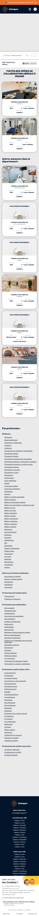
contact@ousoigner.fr (19, 813)
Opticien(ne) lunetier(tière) (12, 638)
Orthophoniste (8, 647)
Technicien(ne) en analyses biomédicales (17, 664)
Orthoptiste (7, 650)
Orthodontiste (8, 584)
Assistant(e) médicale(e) (12, 749)
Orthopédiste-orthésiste (11, 645)
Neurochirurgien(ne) (10, 532)
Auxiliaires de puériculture (12, 621)
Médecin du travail (10, 510)
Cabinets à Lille (19, 835)
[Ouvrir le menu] (29, 9)
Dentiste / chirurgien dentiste (13, 579)
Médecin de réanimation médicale (14, 502)
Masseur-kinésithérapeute (12, 635)
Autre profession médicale (12, 576)
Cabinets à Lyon (19, 823)
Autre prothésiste (9, 619)
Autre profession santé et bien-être (15, 681)
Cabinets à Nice (19, 844)
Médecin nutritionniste (11, 518)
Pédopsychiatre (9, 551)
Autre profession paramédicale (13, 616)
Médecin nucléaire (10, 516)
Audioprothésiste (9, 613)
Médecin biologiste (10, 499)
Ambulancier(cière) (10, 611)
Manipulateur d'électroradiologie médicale (17, 632)
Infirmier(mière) (9, 630)
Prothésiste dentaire (10, 656)
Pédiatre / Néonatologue (11, 548)
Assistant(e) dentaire (10, 678)
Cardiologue (8, 448)
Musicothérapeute (9, 705)
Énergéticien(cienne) (10, 686)
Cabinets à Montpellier (20, 839)
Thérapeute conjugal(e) (11, 738)
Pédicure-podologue (10, 653)
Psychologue (8, 719)
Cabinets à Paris (19, 820)
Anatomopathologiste (11, 440)
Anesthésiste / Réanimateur (13, 443)
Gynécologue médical (11, 486)
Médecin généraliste (10, 513)
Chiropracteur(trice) (10, 684)
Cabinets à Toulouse (19, 828)
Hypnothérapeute (9, 697)
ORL (5, 543)
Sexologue (7, 727)
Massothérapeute (9, 703)
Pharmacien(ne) (9, 596)
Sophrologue (8, 732)
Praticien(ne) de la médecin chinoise (15, 713)
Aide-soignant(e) (9, 608)
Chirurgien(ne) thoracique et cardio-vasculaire (18, 464)
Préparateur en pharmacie (12, 599)
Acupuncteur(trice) (10, 673)
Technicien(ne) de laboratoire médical (16, 661)
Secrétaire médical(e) (11, 755)
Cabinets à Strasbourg (20, 837)
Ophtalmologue (9, 540)
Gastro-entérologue (10, 481)
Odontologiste (8, 582)
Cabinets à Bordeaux (19, 830)
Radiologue (7, 559)
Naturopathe (8, 708)
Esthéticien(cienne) (10, 689)
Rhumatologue (8, 562)
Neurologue (7, 535)
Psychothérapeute (10, 722)
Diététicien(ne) (8, 624)
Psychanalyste (9, 716)
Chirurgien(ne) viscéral (11, 472)
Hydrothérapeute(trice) (11, 694)
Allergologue (8, 437)
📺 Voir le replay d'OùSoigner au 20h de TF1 (19, 2)
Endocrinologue (9, 478)
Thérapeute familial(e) (11, 740)
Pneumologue (8, 554)
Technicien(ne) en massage (13, 735)
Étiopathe (7, 692)
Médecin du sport (9, 508)
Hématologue (8, 491)
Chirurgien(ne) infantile (11, 456)
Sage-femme (8, 587)
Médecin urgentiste (10, 527)
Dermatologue (8, 475)
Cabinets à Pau (19, 847)
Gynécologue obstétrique (12, 489)
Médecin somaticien (10, 524)
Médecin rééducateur (10, 521)
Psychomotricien (9, 658)
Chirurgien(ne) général (11, 453)
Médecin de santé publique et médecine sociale (19, 505)
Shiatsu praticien (9, 730)
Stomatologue (8, 565)
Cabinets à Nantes (19, 832)
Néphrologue (8, 529)
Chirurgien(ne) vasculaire (12, 470)
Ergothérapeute (9, 627)
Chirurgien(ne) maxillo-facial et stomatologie (18, 459)
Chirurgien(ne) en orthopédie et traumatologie (18, 451)
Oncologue (7, 537)
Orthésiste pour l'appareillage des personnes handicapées (18, 641)
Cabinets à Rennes (19, 842)
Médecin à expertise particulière (14, 497)
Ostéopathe (8, 711)
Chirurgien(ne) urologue (11, 467)
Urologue (7, 567)
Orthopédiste (8, 546)
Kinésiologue (8, 700)
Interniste (7, 494)
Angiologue (7, 445)
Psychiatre (7, 556)
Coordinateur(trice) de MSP (12, 752)
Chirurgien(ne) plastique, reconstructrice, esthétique (20, 462)
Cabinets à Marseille (19, 825)
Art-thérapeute (8, 675)
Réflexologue (8, 724)
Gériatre (6, 483)
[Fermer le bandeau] (36, 2)
